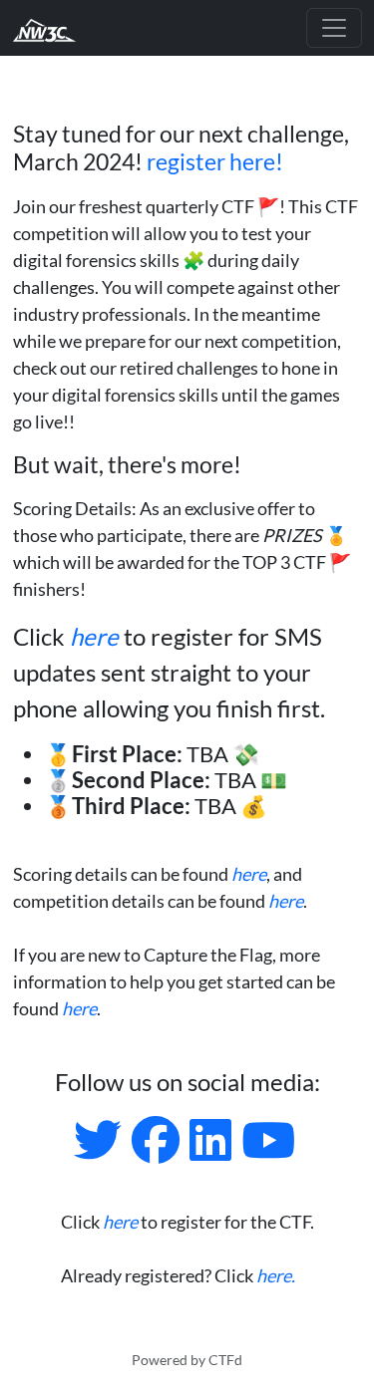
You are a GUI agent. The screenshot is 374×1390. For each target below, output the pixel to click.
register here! (215, 161)
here (94, 636)
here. (275, 1275)
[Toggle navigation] (334, 28)
